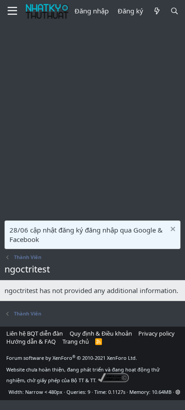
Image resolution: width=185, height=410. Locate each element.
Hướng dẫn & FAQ (31, 341)
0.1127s (116, 391)
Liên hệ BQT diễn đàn (34, 333)
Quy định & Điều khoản (101, 333)
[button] (178, 391)
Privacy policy (156, 333)
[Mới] (156, 11)
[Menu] (12, 11)
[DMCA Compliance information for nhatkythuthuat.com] (113, 380)
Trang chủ (75, 341)
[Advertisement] (92, 119)
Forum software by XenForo (71, 357)
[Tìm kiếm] (174, 11)
